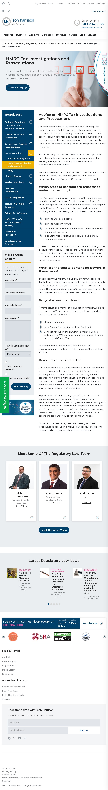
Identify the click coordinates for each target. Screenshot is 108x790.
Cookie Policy (9, 774)
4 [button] (56, 604)
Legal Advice (40, 4)
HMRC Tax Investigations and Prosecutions (20, 164)
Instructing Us (9, 661)
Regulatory (25, 570)
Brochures (81, 4)
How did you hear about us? (17, 347)
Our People (47, 35)
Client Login (100, 4)
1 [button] (48, 604)
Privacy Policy (9, 771)
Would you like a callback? (13, 368)
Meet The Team (10, 691)
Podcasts (59, 4)
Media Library (9, 670)
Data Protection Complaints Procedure (22, 777)
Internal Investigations (19, 158)
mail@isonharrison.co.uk (92, 27)
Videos (50, 4)
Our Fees (90, 4)
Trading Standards (14, 182)
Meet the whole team (54, 530)
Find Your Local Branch (13, 686)
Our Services (17, 43)
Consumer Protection (10, 233)
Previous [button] (3, 637)
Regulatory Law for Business (40, 43)
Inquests (56, 569)
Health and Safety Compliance (14, 136)
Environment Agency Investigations (16, 145)
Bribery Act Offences (16, 213)
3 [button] (54, 604)
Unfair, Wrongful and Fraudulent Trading (13, 222)
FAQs (10, 171)
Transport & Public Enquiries (14, 205)
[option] (21, 491)
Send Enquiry (21, 386)
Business (21, 35)
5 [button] (59, 604)
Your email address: (15, 292)
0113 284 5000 (93, 24)
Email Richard (21, 506)
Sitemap (6, 781)
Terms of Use (9, 768)
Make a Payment (98, 11)
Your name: (11, 280)
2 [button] (51, 604)
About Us (34, 35)
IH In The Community (13, 695)
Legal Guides (70, 4)
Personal (8, 35)
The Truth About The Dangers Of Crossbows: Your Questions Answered (57, 582)
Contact (91, 35)
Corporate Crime (65, 43)
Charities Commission (11, 190)
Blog (82, 35)
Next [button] (104, 635)
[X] (9, 3)
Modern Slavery (13, 176)
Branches (61, 35)
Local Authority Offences (13, 243)
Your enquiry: (12, 318)
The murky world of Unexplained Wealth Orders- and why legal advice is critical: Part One (91, 583)
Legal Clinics (8, 665)
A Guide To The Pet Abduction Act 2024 (25, 577)
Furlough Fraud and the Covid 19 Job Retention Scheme (15, 125)
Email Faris (86, 503)
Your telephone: (13, 305)
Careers (73, 35)
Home (5, 43)
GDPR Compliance (14, 197)
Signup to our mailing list (17, 378)
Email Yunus (54, 503)
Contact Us (7, 657)
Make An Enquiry (17, 87)
